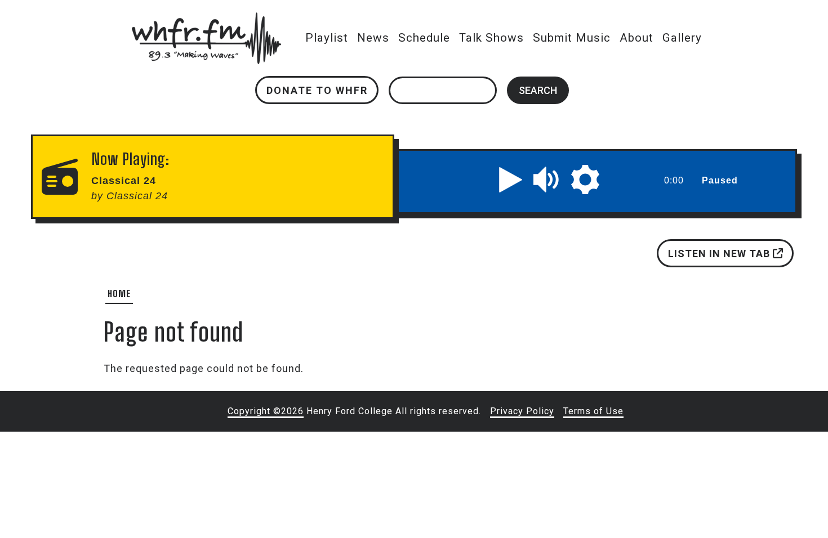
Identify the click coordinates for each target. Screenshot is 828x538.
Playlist (326, 37)
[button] (511, 179)
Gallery (682, 37)
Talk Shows (491, 37)
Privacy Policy (522, 411)
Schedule (424, 37)
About (636, 37)
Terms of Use (593, 411)
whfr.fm (206, 20)
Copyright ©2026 (266, 411)
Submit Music (572, 37)
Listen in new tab (719, 253)
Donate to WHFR (317, 90)
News (373, 37)
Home (119, 293)
